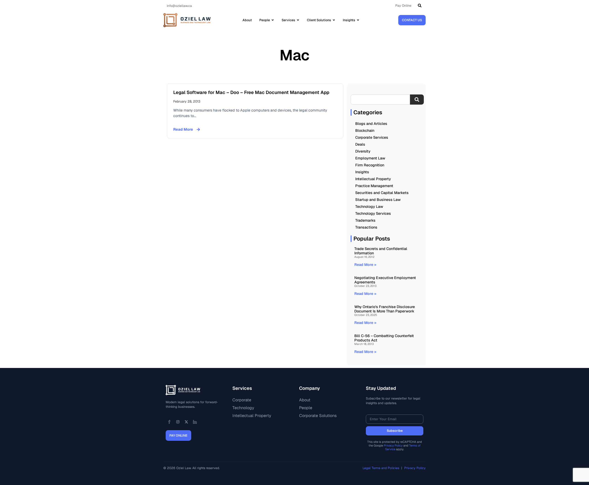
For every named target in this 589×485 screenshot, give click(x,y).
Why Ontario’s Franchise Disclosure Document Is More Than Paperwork (384, 309)
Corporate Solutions (318, 415)
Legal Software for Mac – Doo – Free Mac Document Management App (251, 92)
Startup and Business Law (378, 199)
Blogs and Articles (371, 123)
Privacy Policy (393, 445)
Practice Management (374, 185)
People (305, 407)
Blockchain (364, 130)
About (304, 400)
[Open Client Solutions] (333, 20)
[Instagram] (178, 422)
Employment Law (370, 158)
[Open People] (272, 20)
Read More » (365, 264)
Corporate (241, 400)
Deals (360, 144)
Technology (243, 407)
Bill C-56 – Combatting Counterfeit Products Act (384, 338)
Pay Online (403, 5)
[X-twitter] (186, 422)
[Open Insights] (358, 20)
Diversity (362, 151)
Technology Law (369, 206)
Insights (362, 172)
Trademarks (365, 220)
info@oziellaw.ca (179, 6)
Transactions (366, 227)
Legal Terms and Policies (381, 468)
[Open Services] (298, 20)
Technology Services (373, 213)
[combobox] (380, 99)
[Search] (420, 5)
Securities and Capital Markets (382, 192)
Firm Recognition (369, 165)
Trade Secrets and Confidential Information (380, 251)
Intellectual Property (373, 178)
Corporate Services (371, 137)
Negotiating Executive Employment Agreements (385, 280)
